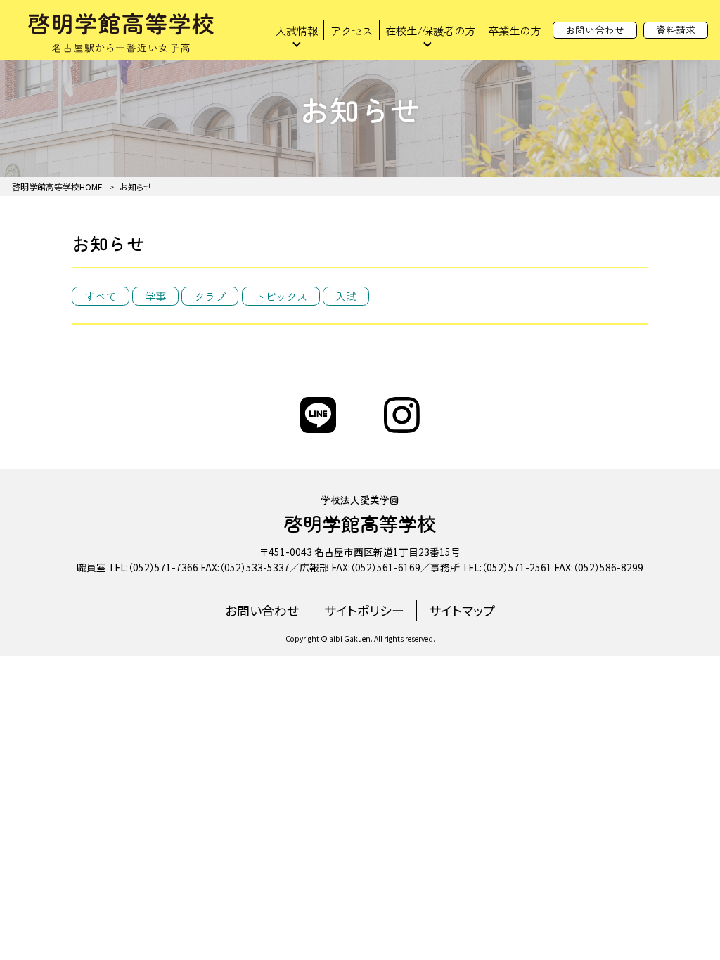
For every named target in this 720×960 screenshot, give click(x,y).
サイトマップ (462, 610)
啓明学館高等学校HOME (57, 187)
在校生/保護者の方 (430, 30)
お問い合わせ (594, 29)
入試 (345, 296)
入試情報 (297, 30)
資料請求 (675, 29)
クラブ (210, 296)
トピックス (281, 296)
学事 (155, 296)
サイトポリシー (364, 610)
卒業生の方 (514, 30)
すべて (100, 296)
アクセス (351, 30)
